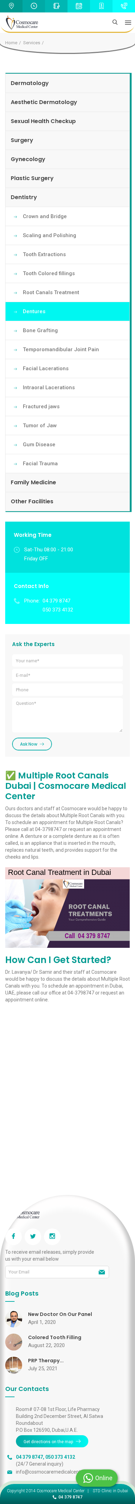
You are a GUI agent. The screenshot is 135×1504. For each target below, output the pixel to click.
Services (31, 42)
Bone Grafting (40, 330)
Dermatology (30, 83)
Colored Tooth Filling (54, 1337)
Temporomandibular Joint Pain (61, 349)
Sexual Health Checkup (43, 121)
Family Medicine (33, 482)
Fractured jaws (41, 406)
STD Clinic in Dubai (110, 1490)
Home (11, 42)
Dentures (34, 311)
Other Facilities (32, 501)
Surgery (22, 140)
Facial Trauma (40, 463)
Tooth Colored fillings (49, 273)
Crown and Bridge (45, 216)
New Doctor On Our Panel (60, 1314)
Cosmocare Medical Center (60, 1490)
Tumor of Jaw (40, 425)
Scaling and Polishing (49, 235)
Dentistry (24, 197)
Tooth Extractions (44, 254)
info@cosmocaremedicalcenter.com (56, 1472)
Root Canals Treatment (51, 292)
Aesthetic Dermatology (44, 102)
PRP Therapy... (46, 1360)
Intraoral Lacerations (49, 387)
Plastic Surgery (32, 178)
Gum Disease (39, 444)
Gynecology (28, 159)
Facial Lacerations (46, 368)
